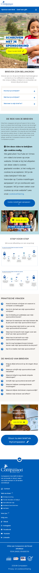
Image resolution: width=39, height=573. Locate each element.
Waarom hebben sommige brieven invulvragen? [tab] (19, 385)
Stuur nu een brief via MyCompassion (19, 440)
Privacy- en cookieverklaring (19, 569)
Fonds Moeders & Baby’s (11, 500)
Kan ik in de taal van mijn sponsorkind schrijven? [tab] (20, 310)
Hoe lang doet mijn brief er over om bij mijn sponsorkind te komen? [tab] (20, 327)
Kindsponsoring (8, 497)
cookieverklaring (16, 194)
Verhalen (6, 508)
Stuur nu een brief (15, 51)
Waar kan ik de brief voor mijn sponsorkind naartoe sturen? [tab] (17, 339)
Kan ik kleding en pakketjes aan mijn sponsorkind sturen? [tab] (19, 316)
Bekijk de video (21, 220)
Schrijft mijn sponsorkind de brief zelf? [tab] (20, 381)
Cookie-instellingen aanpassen (19, 202)
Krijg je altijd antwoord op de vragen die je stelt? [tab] (22, 365)
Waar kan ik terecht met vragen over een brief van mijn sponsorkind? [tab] (21, 333)
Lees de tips (18, 422)
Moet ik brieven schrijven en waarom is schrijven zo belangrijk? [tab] (20, 305)
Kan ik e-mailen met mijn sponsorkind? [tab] (20, 349)
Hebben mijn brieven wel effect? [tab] (18, 394)
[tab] (19, 91)
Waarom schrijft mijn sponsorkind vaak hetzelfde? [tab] (20, 370)
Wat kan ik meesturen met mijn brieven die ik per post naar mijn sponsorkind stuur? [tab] (22, 322)
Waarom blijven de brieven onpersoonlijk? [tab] (22, 390)
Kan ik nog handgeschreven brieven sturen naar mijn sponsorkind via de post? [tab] (22, 344)
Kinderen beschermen (10, 505)
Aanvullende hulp (8, 502)
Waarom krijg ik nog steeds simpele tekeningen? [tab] (19, 376)
